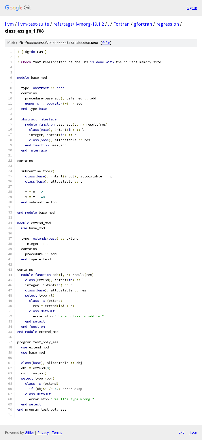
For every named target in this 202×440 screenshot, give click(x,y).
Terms (57, 432)
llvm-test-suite (33, 24)
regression (167, 24)
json (193, 432)
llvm (9, 24)
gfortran (143, 24)
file (106, 43)
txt (181, 432)
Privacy (43, 432)
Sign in (192, 7)
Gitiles (29, 432)
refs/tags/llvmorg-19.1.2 (78, 24)
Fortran (121, 24)
